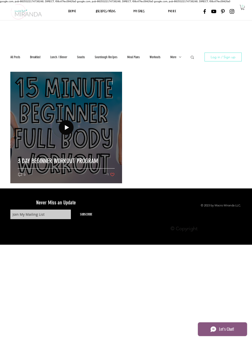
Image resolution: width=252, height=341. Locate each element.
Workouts (155, 57)
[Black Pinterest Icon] (223, 11)
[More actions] (114, 82)
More (173, 57)
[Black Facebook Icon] (205, 11)
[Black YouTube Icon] (214, 11)
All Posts (15, 57)
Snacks (81, 57)
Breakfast (35, 57)
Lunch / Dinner (58, 57)
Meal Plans (133, 57)
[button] (243, 7)
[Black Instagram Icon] (232, 11)
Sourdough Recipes (106, 57)
